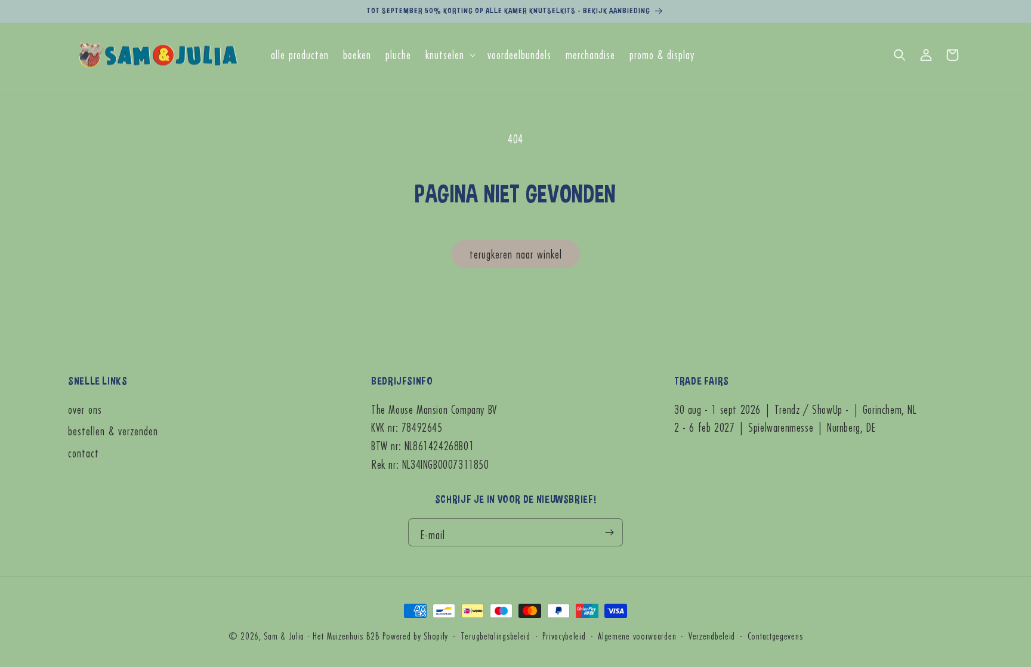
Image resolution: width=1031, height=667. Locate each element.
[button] (449, 55)
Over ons (85, 409)
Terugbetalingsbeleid (495, 636)
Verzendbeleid (712, 636)
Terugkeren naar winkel (516, 254)
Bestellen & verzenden (113, 430)
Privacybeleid (563, 636)
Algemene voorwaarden (637, 636)
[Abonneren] (609, 532)
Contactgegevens (775, 636)
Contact (83, 453)
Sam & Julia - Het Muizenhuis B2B (321, 636)
